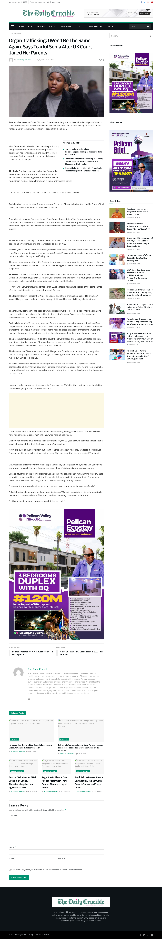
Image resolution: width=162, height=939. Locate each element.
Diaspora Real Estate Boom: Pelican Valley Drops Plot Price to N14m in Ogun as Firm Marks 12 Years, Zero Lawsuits (140, 337)
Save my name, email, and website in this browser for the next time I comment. (46, 869)
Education (66, 26)
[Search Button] (148, 26)
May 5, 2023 (40, 60)
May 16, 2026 (64, 791)
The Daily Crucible (24, 60)
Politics (53, 26)
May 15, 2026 (97, 791)
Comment (14, 815)
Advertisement (43, 2)
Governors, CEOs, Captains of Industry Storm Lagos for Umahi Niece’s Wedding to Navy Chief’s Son (140, 242)
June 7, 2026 (31, 751)
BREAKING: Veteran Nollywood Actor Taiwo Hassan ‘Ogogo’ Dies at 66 (138, 226)
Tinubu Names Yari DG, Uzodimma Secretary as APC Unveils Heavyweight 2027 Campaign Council (139, 354)
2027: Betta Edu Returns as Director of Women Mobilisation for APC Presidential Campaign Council (138, 275)
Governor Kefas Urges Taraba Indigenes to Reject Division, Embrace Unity (140, 307)
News (30, 26)
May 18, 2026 (81, 754)
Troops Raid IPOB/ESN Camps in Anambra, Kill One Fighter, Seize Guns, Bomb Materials (140, 292)
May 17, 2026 (32, 791)
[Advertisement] (56, 410)
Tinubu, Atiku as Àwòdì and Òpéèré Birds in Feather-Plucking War (139, 258)
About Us (33, 2)
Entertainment (95, 26)
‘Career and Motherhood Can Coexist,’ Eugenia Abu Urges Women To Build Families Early (83, 152)
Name (12, 847)
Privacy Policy (55, 2)
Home (21, 26)
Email (12, 858)
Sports (109, 26)
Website (61, 858)
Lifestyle (79, 26)
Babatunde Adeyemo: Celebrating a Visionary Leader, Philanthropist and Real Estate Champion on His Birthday (84, 161)
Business (41, 26)
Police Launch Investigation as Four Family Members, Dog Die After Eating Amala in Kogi (140, 321)
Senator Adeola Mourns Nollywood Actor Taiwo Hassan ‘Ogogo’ (137, 211)
